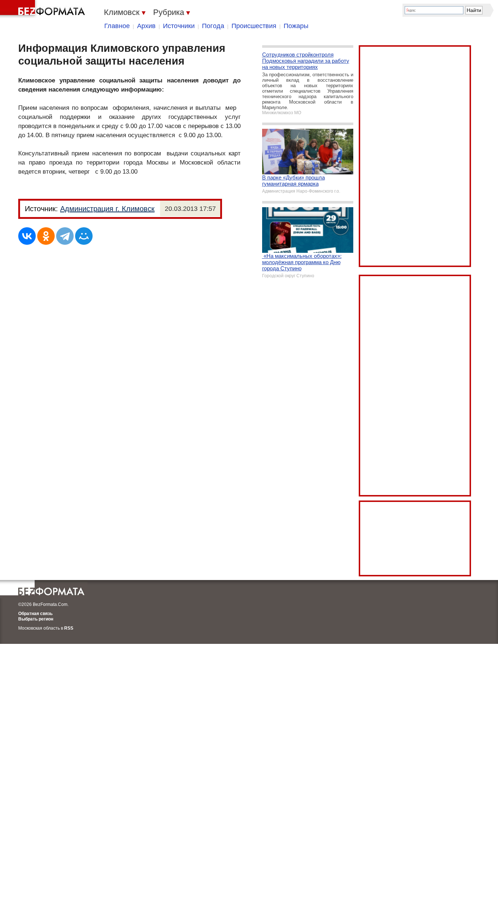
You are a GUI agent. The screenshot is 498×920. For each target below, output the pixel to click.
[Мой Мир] (84, 236)
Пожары (296, 26)
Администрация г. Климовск (107, 209)
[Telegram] (65, 236)
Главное (117, 26)
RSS (68, 628)
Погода (213, 26)
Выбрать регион (35, 619)
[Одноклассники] (46, 236)
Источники (179, 26)
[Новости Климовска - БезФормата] (43, 9)
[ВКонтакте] (27, 236)
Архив (146, 26)
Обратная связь (35, 613)
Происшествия (254, 26)
